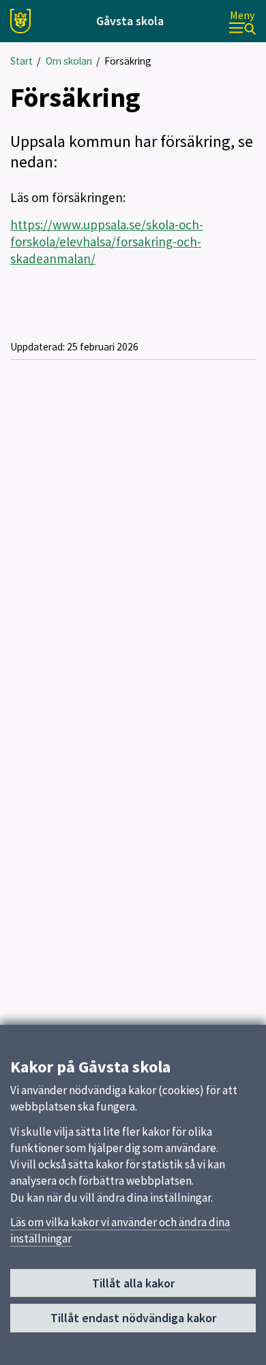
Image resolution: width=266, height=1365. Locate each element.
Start (21, 60)
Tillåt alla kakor (133, 1283)
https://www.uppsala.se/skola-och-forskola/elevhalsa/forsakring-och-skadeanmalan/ (106, 241)
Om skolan (69, 60)
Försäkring (127, 60)
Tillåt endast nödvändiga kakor (133, 1318)
